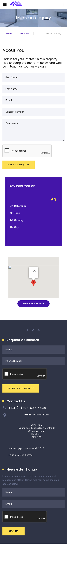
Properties (24, 33)
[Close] (34, 271)
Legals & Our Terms (21, 455)
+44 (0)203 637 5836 (27, 408)
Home (9, 33)
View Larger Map (33, 303)
